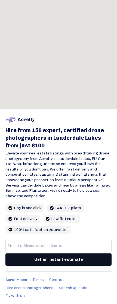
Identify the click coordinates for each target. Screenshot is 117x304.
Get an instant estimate (58, 259)
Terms (38, 279)
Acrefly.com (16, 279)
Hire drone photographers (29, 288)
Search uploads (73, 288)
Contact (56, 279)
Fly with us (15, 295)
